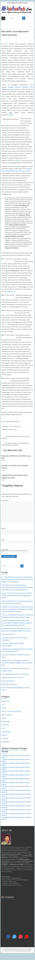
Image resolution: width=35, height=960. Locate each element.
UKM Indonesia (13, 856)
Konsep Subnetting (7, 681)
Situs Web (4, 549)
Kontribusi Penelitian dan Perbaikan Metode (15, 437)
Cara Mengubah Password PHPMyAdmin (15, 674)
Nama (3, 528)
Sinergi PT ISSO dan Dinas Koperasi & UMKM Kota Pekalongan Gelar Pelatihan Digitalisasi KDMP (16, 595)
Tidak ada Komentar (10, 429)
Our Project (5, 725)
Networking (5, 721)
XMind (18, 160)
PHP (3, 728)
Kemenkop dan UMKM (17, 864)
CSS (2, 704)
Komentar (5, 500)
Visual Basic (5, 742)
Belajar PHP (5, 701)
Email (3, 540)
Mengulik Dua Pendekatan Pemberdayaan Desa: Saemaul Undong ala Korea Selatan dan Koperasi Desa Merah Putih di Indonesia (17, 609)
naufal (6, 426)
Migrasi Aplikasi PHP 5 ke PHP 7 (12, 677)
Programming (6, 731)
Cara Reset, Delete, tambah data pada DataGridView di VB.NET (15, 444)
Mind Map (9, 115)
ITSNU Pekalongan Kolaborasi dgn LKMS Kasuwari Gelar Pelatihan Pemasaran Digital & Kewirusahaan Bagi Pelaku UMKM (16, 623)
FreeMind (9, 160)
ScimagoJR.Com (10, 291)
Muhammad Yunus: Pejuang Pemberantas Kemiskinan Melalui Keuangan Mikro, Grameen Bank (17, 662)
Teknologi (4, 738)
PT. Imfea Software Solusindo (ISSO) (16, 853)
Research (18, 426)
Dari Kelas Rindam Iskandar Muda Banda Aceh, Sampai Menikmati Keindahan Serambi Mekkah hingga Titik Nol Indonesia (17, 579)
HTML (3, 708)
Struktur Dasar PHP (8, 634)
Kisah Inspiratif (6, 715)
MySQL (3, 718)
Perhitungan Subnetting (9, 684)
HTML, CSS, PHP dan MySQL (11, 711)
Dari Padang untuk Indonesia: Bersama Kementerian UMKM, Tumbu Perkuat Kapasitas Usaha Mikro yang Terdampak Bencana (17, 587)
